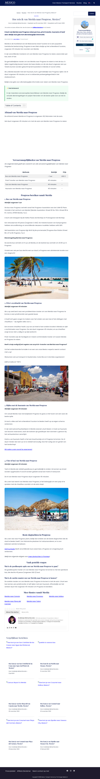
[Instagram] (9, 628)
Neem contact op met (41, 771)
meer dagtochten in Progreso (38, 556)
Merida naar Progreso (35, 596)
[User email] (15, 628)
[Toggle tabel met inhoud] (23, 105)
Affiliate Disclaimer (24, 771)
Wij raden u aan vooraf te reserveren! (18, 449)
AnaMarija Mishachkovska (19, 671)
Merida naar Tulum (34, 601)
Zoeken (91, 14)
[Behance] (11, 628)
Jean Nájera (16, 39)
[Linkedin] (7, 628)
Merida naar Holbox (56, 596)
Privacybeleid (10, 771)
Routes (79, 3)
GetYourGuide (10, 549)
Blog (85, 3)
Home (18, 13)
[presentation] (20, 650)
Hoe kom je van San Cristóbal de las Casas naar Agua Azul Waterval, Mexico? (20, 666)
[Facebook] (13, 628)
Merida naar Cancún (12, 596)
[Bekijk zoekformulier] (94, 3)
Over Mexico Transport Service (63, 3)
